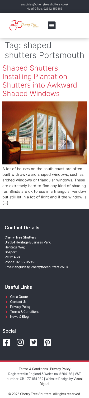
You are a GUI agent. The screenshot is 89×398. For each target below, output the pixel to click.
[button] (52, 25)
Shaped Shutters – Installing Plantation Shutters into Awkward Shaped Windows (39, 81)
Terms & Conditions (33, 369)
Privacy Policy (60, 369)
